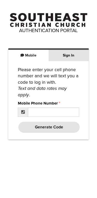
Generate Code (49, 127)
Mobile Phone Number (38, 103)
